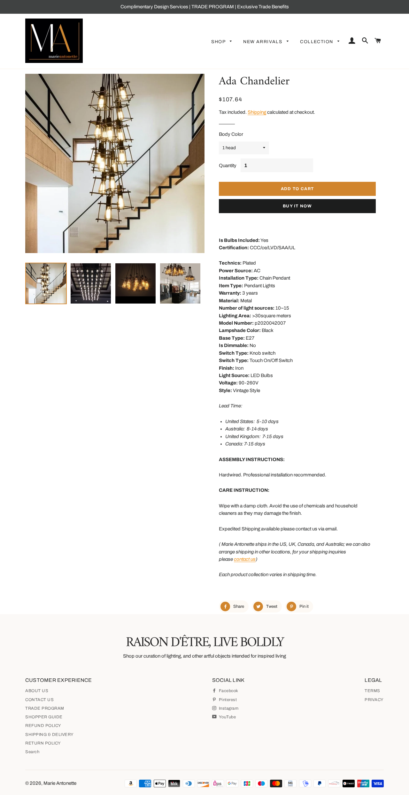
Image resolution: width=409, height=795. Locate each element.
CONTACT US (39, 700)
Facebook (228, 691)
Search (32, 752)
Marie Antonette (59, 783)
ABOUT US (36, 691)
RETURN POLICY (43, 743)
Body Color (231, 134)
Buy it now (297, 206)
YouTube (227, 717)
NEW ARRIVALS (263, 41)
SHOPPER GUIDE (44, 717)
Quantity (227, 165)
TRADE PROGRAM (44, 708)
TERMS (372, 691)
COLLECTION (317, 41)
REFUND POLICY (43, 725)
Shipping (257, 112)
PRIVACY (374, 700)
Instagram (228, 708)
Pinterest (227, 700)
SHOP (219, 41)
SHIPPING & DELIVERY (49, 734)
